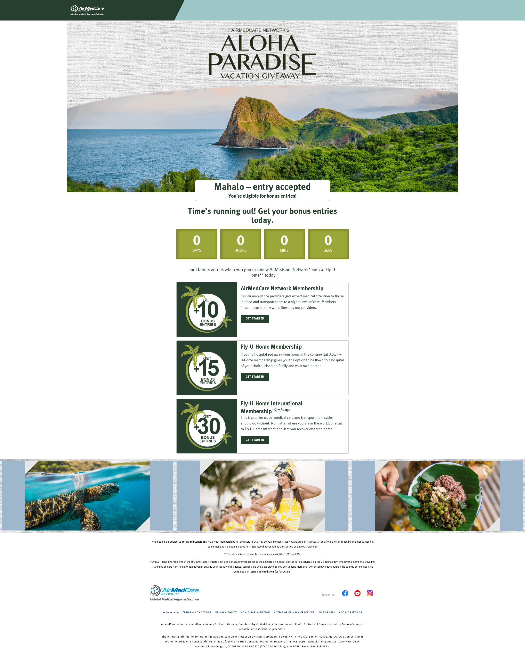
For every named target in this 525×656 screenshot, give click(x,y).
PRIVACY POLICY (226, 613)
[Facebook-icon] (345, 593)
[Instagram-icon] (369, 593)
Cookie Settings (350, 613)
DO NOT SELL (326, 613)
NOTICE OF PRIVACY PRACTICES (294, 613)
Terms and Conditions (194, 542)
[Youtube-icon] (357, 593)
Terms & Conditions (197, 613)
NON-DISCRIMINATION (255, 613)
